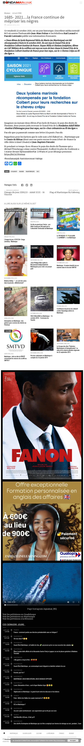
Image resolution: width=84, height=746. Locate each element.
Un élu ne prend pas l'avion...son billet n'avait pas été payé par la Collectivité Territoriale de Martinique (42, 226)
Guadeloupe (27, 733)
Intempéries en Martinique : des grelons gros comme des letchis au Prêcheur (15, 323)
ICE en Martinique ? (20, 704)
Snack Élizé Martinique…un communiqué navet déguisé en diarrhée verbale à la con (39, 666)
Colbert (14, 171)
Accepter (73, 740)
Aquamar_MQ (50, 609)
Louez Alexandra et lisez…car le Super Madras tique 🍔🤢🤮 (33, 685)
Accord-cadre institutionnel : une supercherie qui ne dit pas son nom (35, 711)
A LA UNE (17, 13)
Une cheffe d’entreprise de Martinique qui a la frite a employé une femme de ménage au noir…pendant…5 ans (47, 724)
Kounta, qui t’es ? (19, 673)
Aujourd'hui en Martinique (14, 210)
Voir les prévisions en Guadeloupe (19, 614)
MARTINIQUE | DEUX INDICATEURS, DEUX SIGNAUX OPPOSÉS (33, 679)
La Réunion (50, 733)
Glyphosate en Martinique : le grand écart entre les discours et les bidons (36, 692)
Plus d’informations (59, 740)
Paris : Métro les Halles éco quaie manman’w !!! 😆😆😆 (32, 698)
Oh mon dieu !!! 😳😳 (20, 639)
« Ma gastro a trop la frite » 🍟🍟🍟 (25, 660)
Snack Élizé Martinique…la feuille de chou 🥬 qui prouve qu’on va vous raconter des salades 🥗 (44, 645)
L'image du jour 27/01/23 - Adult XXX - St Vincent (24, 193)
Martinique (30, 171)
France (16, 630)
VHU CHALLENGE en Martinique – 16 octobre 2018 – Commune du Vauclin (41, 318)
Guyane (39, 733)
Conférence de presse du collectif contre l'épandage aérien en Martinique (67, 311)
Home (7, 13)
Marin (21, 171)
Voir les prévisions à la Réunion (18, 618)
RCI (38, 171)
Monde (71, 733)
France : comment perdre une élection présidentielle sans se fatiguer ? (36, 632)
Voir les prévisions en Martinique (19, 616)
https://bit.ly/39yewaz (14, 154)
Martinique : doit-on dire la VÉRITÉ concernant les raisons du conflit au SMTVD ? (15, 358)
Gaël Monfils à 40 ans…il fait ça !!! (24, 717)
